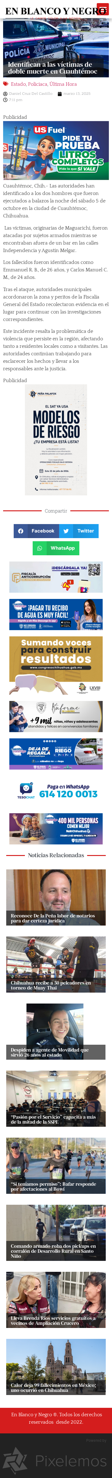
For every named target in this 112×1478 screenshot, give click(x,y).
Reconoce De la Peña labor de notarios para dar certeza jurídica (53, 918)
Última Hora (63, 84)
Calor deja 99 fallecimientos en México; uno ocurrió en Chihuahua (53, 1387)
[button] (36, 531)
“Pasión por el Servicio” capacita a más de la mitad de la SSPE (53, 1119)
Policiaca (37, 84)
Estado (18, 84)
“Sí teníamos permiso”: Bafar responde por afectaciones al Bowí (53, 1186)
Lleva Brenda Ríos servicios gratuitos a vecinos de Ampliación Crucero (53, 1320)
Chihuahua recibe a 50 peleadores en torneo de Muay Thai (51, 985)
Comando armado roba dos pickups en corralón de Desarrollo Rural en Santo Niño (53, 1250)
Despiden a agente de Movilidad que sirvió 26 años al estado (50, 1052)
